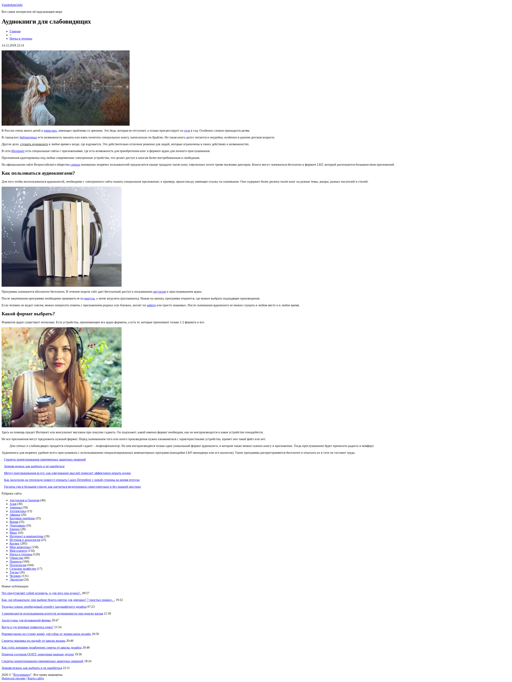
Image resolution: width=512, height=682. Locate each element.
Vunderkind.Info (12, 5)
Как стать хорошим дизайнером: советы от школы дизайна (42, 647)
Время (14, 522)
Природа (16, 561)
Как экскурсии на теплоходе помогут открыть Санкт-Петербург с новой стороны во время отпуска (72, 480)
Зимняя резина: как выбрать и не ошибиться (34, 466)
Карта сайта (36, 678)
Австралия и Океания (24, 500)
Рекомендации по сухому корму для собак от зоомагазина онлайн (46, 634)
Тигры (14, 572)
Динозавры (17, 525)
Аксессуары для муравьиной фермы (26, 620)
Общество (16, 558)
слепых (75, 164)
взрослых (50, 130)
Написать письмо (13, 678)
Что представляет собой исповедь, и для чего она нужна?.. (41, 593)
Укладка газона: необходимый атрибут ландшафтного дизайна (44, 606)
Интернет (18, 151)
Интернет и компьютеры (26, 536)
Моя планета (18, 550)
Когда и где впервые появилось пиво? (27, 627)
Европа (15, 529)
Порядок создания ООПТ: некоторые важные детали (38, 654)
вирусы (89, 298)
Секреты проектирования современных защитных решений (45, 459)
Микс (13, 532)
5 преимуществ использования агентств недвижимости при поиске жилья (52, 613)
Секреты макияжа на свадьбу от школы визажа (33, 640)
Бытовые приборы (22, 518)
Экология (16, 579)
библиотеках (28, 137)
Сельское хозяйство (23, 568)
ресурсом (159, 291)
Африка (15, 514)
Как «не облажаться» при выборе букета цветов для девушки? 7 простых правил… (58, 600)
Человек (15, 576)
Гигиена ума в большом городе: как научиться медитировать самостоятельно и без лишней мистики (72, 486)
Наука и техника (21, 38)
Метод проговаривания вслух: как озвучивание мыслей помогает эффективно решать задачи (67, 473)
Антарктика (18, 511)
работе (151, 305)
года (187, 130)
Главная (15, 31)
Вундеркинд (21, 674)
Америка (16, 507)
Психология (18, 565)
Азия (13, 504)
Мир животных (20, 547)
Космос (15, 543)
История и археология (25, 540)
